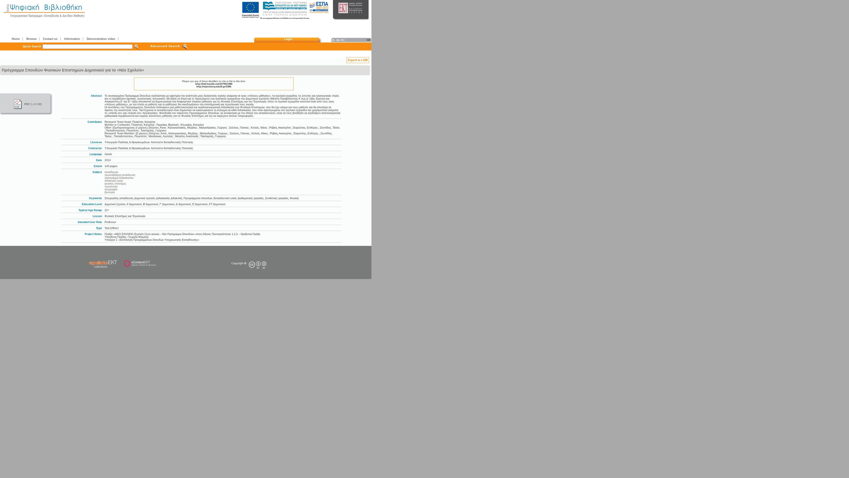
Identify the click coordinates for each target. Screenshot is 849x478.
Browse (31, 38)
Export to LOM (358, 60)
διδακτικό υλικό (114, 180)
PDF (27, 104)
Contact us (50, 38)
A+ (343, 40)
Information (72, 38)
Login (288, 39)
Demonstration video (101, 38)
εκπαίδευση (111, 172)
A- (333, 40)
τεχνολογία (111, 186)
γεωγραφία (111, 189)
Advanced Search (165, 46)
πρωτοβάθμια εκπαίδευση (120, 174)
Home (16, 38)
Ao (338, 40)
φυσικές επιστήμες (115, 183)
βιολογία (110, 192)
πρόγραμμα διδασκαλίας (119, 177)
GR (369, 40)
